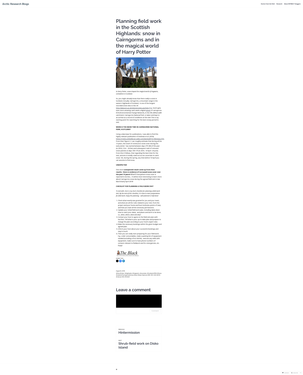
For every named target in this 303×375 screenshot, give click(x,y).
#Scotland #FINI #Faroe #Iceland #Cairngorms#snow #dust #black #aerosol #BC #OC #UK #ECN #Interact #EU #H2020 (138, 275)
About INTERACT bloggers (292, 4)
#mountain (143, 273)
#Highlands (128, 273)
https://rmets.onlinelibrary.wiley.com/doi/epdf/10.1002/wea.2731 (140, 139)
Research (279, 4)
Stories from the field (268, 4)
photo (148, 110)
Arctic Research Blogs (15, 3)
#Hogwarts (135, 273)
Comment (155, 311)
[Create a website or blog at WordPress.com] (116, 369)
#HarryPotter (120, 273)
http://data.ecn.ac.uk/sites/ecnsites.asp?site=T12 (134, 108)
